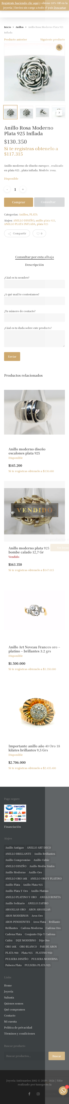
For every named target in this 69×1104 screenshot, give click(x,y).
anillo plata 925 (45, 220)
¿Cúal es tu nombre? (16, 277)
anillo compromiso (17, 860)
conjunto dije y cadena (40, 934)
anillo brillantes (44, 853)
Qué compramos (14, 1009)
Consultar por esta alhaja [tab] (34, 257)
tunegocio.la (43, 1084)
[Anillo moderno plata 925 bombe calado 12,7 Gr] (34, 511)
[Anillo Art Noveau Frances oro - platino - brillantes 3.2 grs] (34, 610)
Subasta (9, 997)
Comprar (18, 202)
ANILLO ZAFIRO (38, 903)
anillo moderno (15, 872)
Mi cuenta (10, 1021)
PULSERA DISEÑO (16, 959)
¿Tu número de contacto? (20, 311)
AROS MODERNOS (16, 915)
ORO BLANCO (28, 946)
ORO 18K (10, 946)
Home (8, 985)
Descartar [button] (60, 7)
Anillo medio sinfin (41, 866)
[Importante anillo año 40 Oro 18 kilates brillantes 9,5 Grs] (34, 709)
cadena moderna (32, 928)
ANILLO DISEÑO (23, 220)
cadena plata (13, 934)
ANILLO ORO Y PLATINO (46, 878)
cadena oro (53, 928)
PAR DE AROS (48, 946)
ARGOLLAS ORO (15, 909)
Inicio (7, 27)
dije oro (44, 940)
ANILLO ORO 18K (16, 878)
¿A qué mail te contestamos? (21, 294)
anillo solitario (15, 903)
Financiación (12, 826)
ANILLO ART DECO (39, 847)
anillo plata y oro (16, 891)
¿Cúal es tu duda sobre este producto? (28, 328)
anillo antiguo (14, 847)
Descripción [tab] (34, 264)
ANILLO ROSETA (50, 897)
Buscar (56, 1056)
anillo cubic (41, 860)
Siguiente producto (52, 39)
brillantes (11, 928)
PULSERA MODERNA (44, 959)
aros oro (37, 915)
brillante (54, 922)
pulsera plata (13, 965)
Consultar (48, 202)
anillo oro (35, 872)
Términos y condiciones (19, 1033)
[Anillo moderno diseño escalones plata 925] (34, 412)
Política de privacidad (18, 1027)
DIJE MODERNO (26, 940)
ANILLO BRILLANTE (18, 853)
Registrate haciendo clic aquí (20, 3)
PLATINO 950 (44, 952)
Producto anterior (15, 39)
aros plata (39, 922)
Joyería (8, 991)
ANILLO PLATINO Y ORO (21, 897)
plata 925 (42, 224)
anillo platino (39, 891)
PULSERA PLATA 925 (37, 965)
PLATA (33, 214)
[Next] (59, 113)
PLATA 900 (11, 952)
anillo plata (12, 884)
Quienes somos (13, 1003)
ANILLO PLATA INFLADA (19, 224)
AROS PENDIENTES (17, 922)
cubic (9, 940)
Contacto (9, 1015)
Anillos (20, 27)
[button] (59, 47)
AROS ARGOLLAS (39, 909)
